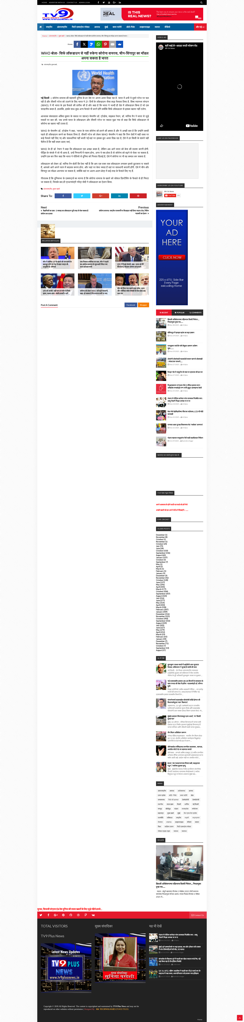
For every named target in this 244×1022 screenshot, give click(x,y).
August (159, 555)
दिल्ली (179, 804)
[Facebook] (77, 44)
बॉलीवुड (168, 809)
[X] (84, 44)
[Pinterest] (105, 44)
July (157, 546)
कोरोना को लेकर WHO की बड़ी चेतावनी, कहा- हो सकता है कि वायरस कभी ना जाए (94, 292)
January (159, 557)
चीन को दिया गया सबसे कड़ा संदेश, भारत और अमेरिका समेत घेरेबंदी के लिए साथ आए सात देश (131, 291)
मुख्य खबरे (61, 36)
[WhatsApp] (98, 44)
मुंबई (178, 813)
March (158, 569)
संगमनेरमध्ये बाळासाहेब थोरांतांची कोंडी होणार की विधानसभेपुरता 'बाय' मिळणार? (184, 700)
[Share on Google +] (100, 196)
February (160, 571)
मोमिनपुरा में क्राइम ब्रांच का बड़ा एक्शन (181, 332)
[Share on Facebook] (63, 196)
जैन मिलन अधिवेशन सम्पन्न (177, 732)
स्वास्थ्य (184, 831)
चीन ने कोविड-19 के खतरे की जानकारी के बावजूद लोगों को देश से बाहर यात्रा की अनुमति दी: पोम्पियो (57, 264)
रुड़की (187, 817)
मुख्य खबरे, (54, 64)
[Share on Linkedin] (119, 196)
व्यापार (197, 822)
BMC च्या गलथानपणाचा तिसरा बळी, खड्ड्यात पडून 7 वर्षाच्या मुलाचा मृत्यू (184, 764)
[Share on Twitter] (81, 196)
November (160, 537)
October (159, 539)
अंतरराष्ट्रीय (53, 36)
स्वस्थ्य (176, 831)
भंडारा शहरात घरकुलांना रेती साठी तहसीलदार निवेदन (185, 438)
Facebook (131, 305)
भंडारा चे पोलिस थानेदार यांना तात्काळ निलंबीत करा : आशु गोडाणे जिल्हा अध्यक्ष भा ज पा (185, 399)
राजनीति (160, 817)
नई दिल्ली (196, 804)
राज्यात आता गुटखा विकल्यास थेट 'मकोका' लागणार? (185, 424)
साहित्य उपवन (169, 826)
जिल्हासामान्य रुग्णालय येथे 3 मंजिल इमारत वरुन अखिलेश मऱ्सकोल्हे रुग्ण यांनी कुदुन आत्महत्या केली (185, 386)
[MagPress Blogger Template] (62, 14)
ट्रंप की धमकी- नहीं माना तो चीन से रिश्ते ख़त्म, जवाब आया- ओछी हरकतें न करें (56, 292)
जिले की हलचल (173, 800)
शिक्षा (159, 826)
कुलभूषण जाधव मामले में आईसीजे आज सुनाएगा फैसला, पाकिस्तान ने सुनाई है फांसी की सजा (183, 665)
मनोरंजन (195, 809)
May (158, 564)
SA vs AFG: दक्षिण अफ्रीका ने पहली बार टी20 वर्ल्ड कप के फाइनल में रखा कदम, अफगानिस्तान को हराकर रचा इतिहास (179, 972)
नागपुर (160, 809)
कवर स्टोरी (183, 795)
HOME (44, 2)
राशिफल (169, 817)
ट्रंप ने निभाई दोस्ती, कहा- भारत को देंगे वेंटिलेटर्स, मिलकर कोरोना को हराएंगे (130, 265)
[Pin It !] (138, 196)
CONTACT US (72, 2)
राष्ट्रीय (178, 817)
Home (44, 36)
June (158, 548)
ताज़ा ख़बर (170, 804)
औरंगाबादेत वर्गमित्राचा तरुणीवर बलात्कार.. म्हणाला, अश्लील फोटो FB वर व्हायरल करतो (185, 747)
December (160, 535)
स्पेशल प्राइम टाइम (164, 831)
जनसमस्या (161, 800)
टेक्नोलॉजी (185, 800)
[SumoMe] (119, 44)
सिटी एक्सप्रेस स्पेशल (184, 826)
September (160, 553)
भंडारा (176, 809)
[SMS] (91, 44)
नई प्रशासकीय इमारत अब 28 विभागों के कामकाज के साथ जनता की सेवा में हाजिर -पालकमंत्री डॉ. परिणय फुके (185, 683)
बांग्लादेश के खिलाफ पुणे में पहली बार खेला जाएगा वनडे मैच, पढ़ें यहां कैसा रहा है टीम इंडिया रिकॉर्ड (180, 959)
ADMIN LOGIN (84, 2)
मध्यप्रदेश (185, 809)
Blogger (143, 305)
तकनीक (160, 804)
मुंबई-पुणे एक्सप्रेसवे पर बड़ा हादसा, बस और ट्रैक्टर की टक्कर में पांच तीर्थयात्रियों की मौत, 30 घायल (180, 947)
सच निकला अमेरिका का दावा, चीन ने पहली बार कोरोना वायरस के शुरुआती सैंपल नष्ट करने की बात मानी (94, 264)
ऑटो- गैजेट (173, 795)
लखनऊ (168, 822)
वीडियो (189, 822)
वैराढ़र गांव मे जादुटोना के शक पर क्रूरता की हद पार (185, 372)
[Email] (112, 44)
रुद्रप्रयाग (196, 817)
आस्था (191, 791)
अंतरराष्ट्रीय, (47, 64)
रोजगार (160, 822)
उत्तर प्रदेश (161, 795)
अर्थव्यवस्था (181, 791)
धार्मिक (187, 804)
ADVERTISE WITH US (57, 2)
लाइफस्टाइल (179, 822)
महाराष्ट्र (161, 813)
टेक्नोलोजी (195, 800)
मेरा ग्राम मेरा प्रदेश (190, 813)
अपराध (172, 791)
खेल (192, 795)
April (158, 566)
